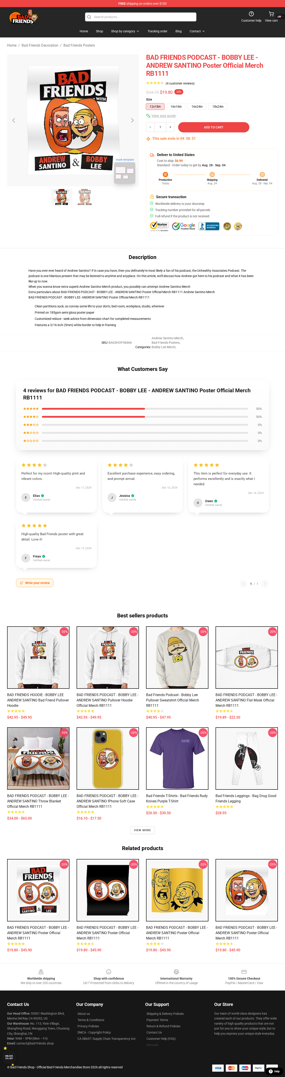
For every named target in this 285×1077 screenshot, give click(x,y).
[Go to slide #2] (84, 197)
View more (142, 830)
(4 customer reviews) (180, 83)
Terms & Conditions (90, 1020)
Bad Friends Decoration (40, 45)
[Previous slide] (14, 120)
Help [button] (277, 1071)
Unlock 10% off (9, 1057)
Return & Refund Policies (163, 1026)
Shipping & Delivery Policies (165, 1013)
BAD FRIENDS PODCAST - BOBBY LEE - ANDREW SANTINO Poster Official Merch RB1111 (38, 932)
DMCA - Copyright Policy (94, 1032)
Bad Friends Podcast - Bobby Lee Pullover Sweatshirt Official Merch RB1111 (172, 700)
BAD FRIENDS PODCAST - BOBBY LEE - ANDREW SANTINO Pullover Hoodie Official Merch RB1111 (107, 700)
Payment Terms (157, 1020)
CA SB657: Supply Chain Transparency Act (106, 1038)
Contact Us (154, 1032)
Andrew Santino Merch (174, 286)
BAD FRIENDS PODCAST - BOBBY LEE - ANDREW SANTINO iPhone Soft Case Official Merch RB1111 (107, 801)
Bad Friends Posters (79, 45)
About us (83, 1013)
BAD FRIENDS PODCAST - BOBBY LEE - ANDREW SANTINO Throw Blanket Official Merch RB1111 (38, 801)
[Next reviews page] (265, 584)
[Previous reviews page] (243, 584)
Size (149, 99)
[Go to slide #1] (61, 197)
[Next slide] (132, 120)
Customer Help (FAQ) (161, 1038)
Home (11, 45)
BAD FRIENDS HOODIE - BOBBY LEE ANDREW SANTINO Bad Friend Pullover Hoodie (38, 700)
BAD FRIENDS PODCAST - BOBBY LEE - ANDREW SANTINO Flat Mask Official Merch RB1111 (246, 700)
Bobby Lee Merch (163, 347)
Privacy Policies (88, 1026)
